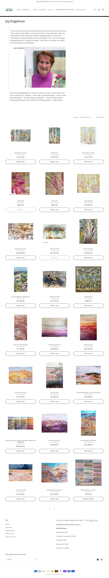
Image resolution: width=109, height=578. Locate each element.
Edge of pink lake (54, 392)
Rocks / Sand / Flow (54, 248)
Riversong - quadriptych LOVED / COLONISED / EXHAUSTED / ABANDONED (20, 441)
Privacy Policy (9, 533)
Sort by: (75, 117)
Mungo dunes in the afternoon (54, 490)
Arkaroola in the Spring (20, 392)
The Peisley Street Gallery (56, 574)
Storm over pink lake (21, 490)
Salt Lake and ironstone (54, 440)
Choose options (88, 499)
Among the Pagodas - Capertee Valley (20, 296)
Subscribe (8, 527)
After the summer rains (20, 248)
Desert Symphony (88, 344)
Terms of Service (10, 536)
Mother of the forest (88, 248)
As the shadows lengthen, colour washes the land (88, 392)
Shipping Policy (10, 530)
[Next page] (59, 508)
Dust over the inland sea (54, 344)
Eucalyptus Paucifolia (54, 296)
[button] (26, 10)
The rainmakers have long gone (88, 440)
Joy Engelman (19, 48)
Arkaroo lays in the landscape (20, 344)
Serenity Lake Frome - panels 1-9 (88, 490)
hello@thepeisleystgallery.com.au (68, 524)
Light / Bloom (20, 201)
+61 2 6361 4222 (92, 520)
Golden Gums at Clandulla (88, 153)
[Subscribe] (35, 559)
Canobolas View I (88, 296)
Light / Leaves (54, 201)
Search (7, 524)
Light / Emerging (88, 201)
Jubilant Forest (54, 153)
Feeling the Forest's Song (20, 153)
